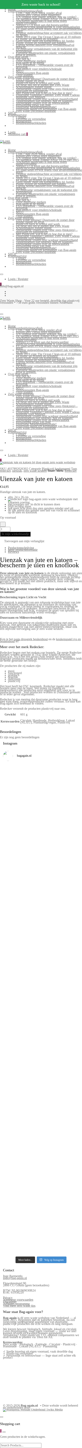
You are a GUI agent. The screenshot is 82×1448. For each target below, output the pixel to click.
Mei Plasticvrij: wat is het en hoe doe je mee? (44, 93)
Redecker (71, 470)
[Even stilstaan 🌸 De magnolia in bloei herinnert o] (41, 975)
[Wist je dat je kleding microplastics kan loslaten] (41, 1203)
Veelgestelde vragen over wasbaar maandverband (47, 99)
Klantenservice (17, 115)
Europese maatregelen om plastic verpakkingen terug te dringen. (45, 54)
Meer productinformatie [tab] (23, 549)
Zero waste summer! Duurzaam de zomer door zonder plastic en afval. (45, 80)
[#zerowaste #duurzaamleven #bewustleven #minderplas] (41, 996)
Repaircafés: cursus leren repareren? (38, 15)
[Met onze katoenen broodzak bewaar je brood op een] (41, 1173)
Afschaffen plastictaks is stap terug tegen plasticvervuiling (41, 22)
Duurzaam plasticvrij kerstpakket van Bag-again (46, 109)
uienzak (17, 470)
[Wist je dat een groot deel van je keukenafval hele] (41, 1070)
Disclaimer (10, 1301)
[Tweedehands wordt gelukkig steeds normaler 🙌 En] (41, 947)
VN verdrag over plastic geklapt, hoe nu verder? (46, 17)
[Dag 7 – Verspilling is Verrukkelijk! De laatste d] (41, 779)
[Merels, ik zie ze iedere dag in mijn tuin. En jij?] (41, 1123)
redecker (5, 470)
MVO (19, 71)
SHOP (12, 113)
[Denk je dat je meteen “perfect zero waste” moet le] (41, 1042)
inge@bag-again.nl (15, 1278)
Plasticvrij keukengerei (56, 468)
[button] (22, 542)
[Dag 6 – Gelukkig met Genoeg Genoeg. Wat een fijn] (41, 807)
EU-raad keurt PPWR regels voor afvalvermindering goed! (49, 30)
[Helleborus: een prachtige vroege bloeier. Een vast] (41, 1226)
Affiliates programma (16, 1303)
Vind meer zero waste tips (19, 1305)
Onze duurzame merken (31, 61)
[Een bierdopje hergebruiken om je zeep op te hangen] (41, 1246)
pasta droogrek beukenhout (31, 639)
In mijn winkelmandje (15, 534)
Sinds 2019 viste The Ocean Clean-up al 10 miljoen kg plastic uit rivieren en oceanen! (48, 38)
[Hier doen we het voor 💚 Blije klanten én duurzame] (41, 1016)
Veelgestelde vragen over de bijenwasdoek (42, 103)
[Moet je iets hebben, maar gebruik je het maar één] (41, 921)
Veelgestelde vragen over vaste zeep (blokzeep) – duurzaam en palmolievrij (47, 90)
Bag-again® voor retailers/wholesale (39, 69)
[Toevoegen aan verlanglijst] (3, 524)
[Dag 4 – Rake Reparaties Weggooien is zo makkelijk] (41, 864)
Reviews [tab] (13, 551)
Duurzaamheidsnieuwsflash (25, 11)
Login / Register (18, 279)
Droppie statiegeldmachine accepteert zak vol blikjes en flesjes (49, 34)
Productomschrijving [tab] (21, 547)
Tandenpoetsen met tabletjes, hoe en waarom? (44, 101)
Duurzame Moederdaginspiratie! (36, 107)
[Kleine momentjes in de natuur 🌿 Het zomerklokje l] (41, 1099)
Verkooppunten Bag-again (32, 73)
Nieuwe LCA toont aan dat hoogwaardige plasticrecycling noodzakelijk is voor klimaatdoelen (48, 26)
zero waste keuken (35, 470)
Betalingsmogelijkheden (31, 123)
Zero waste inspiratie (21, 77)
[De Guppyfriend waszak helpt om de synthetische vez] (41, 1146)
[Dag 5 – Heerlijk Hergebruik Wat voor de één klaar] (41, 837)
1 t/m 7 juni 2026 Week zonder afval (39, 13)
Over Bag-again (18, 57)
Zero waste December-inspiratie (36, 111)
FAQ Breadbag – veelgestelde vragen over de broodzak (44, 66)
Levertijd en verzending (31, 119)
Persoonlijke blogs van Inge (33, 105)
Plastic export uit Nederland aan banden (41, 43)
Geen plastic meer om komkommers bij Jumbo (45, 41)
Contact (21, 117)
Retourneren (23, 121)
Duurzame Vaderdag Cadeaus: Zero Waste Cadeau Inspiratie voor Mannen (48, 96)
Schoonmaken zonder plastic (34, 87)
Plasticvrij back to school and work (38, 83)
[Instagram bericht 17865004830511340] (41, 1235)
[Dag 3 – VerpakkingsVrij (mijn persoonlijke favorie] (41, 892)
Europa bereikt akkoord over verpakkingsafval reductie (45, 46)
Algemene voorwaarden (18, 1299)
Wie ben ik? (23, 59)
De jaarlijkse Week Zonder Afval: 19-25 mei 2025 (47, 19)
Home (12, 150)
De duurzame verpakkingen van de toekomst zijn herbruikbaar (46, 50)
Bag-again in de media (30, 63)
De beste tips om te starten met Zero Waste (42, 85)
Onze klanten (24, 75)
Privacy (8, 1297)
